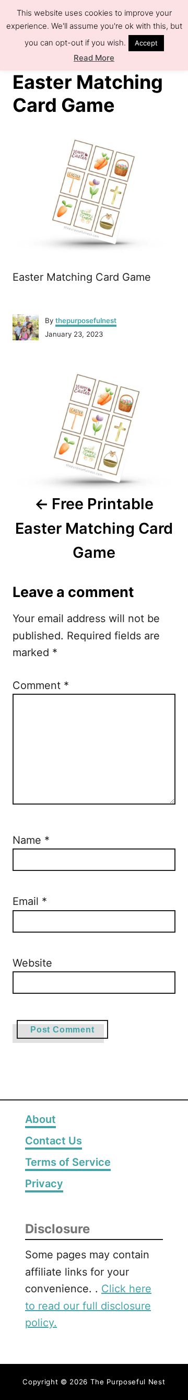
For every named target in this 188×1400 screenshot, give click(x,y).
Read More (94, 58)
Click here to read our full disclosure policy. (88, 1305)
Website (32, 963)
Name (31, 840)
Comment (41, 685)
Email (30, 901)
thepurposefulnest (85, 320)
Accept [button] (146, 43)
